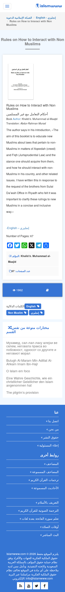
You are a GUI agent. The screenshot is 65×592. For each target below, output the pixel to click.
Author (16, 119)
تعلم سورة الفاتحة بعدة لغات (40, 518)
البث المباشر (50, 534)
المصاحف (52, 463)
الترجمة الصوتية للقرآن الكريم (39, 510)
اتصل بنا (53, 421)
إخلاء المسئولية (49, 445)
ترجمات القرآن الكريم (45, 479)
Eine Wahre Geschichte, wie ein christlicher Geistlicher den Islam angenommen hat (29, 381)
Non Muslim (15, 312)
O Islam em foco (18, 370)
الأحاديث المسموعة (46, 488)
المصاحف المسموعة (45, 471)
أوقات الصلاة (50, 526)
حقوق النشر (51, 437)
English (31, 306)
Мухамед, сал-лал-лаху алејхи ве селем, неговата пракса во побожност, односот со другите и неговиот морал (31, 347)
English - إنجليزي (46, 17)
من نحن (54, 429)
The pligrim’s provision (22, 392)
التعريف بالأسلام (48, 502)
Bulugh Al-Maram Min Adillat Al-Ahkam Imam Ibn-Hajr (29, 362)
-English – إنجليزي (17, 228)
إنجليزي (35, 312)
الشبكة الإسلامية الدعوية (19, 17)
